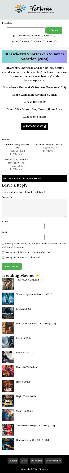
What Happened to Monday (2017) (34, 294)
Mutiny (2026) (23, 338)
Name (5, 221)
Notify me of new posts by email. (22, 257)
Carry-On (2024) (25, 410)
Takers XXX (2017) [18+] (29, 279)
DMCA (24, 460)
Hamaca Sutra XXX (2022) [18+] (32, 440)
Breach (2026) (23, 308)
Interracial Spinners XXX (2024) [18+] (36, 323)
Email (5, 232)
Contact (13, 460)
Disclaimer (36, 460)
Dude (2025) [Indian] (26, 367)
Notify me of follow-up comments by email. (28, 252)
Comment (7, 197)
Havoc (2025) (23, 381)
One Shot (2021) (24, 352)
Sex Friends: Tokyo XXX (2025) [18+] (35, 425)
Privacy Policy (53, 460)
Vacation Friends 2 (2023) (49, 144)
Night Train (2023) (26, 396)
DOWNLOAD (34, 126)
